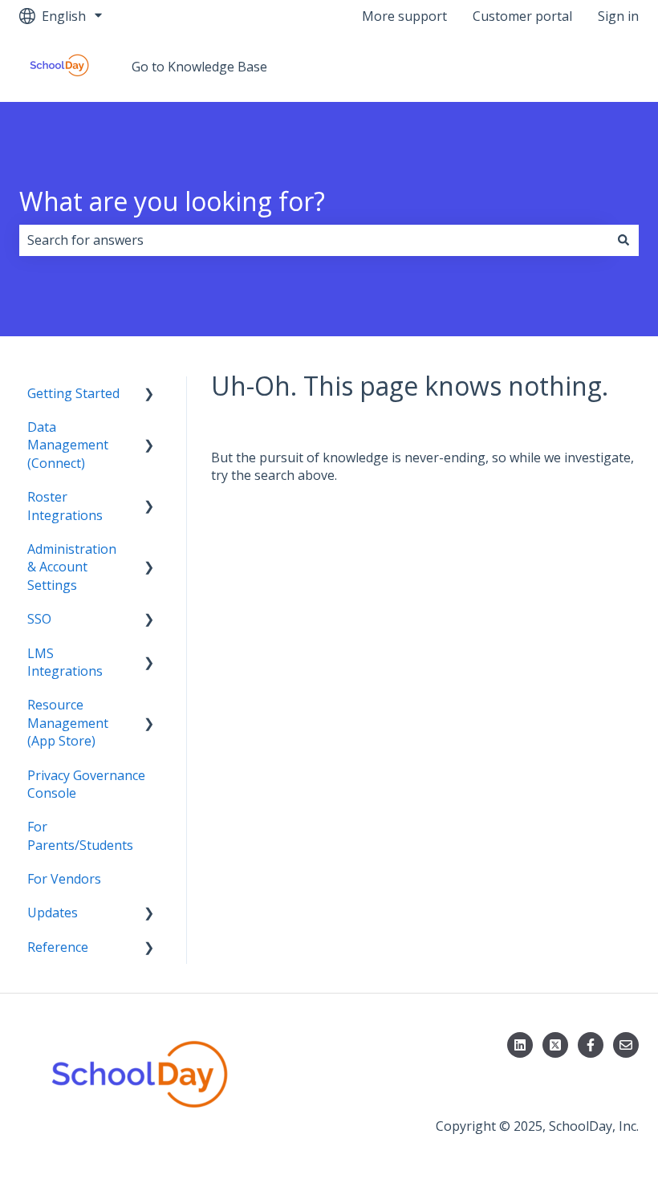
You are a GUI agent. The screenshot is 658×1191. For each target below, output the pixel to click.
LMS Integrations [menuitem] (65, 662)
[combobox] (313, 240)
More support (404, 16)
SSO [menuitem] (39, 619)
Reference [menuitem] (57, 947)
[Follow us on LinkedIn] (520, 1045)
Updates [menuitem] (52, 912)
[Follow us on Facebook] (590, 1045)
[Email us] (626, 1045)
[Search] (623, 240)
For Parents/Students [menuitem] (80, 835)
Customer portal (522, 16)
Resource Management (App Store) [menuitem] (67, 723)
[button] (149, 394)
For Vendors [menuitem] (64, 879)
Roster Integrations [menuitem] (65, 505)
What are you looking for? (172, 201)
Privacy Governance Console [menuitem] (86, 784)
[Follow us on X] (555, 1045)
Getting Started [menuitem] (73, 393)
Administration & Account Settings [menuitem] (71, 567)
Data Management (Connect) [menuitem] (67, 445)
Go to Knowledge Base (199, 66)
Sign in (618, 16)
